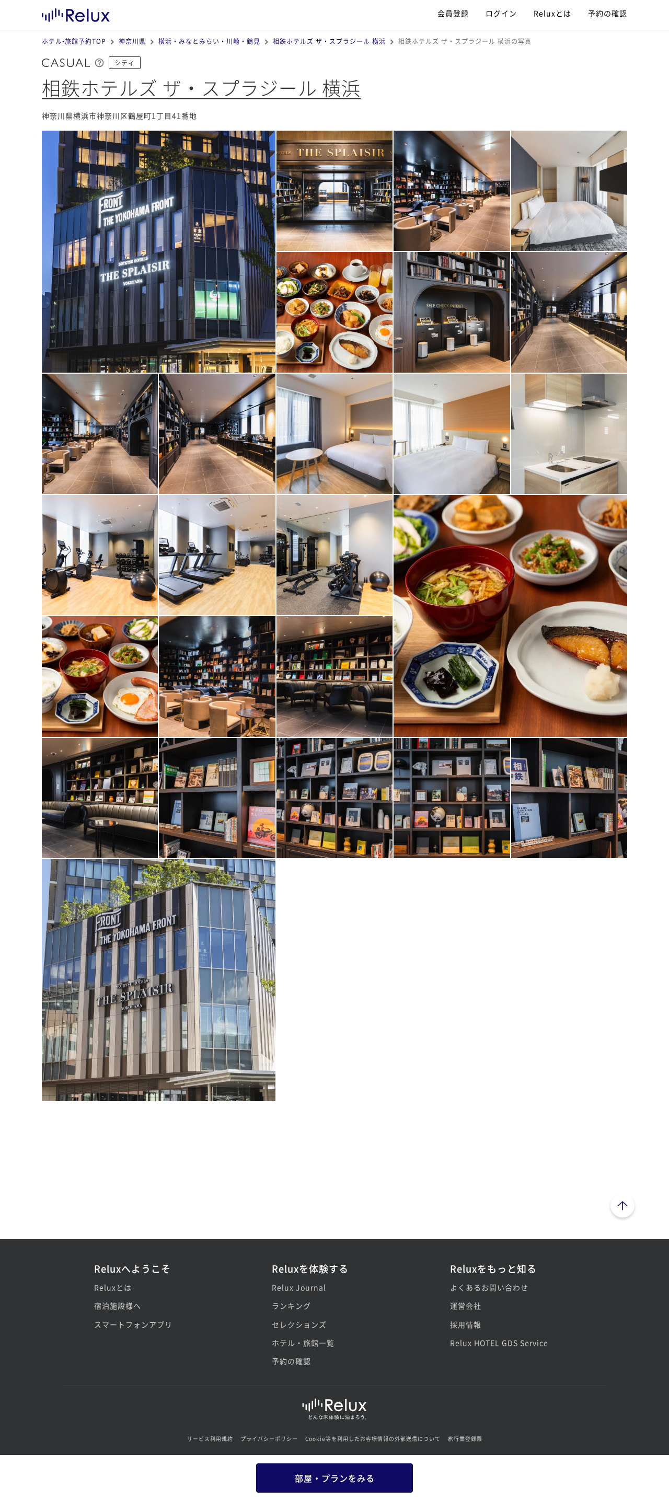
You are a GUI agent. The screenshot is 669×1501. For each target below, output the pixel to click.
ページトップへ (622, 1207)
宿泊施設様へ (117, 1305)
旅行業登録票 (465, 1438)
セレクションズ (299, 1324)
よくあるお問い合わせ (489, 1287)
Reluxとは (552, 13)
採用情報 (465, 1324)
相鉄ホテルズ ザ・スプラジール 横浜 (329, 41)
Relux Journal (299, 1287)
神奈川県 (132, 41)
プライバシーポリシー (269, 1438)
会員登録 (453, 13)
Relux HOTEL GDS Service (499, 1342)
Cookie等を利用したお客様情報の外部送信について (373, 1438)
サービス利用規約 (210, 1438)
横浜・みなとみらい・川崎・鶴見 (209, 41)
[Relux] (76, 13)
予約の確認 (607, 13)
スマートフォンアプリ (133, 1324)
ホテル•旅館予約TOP (74, 41)
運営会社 (465, 1305)
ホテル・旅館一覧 (303, 1342)
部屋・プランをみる (335, 1478)
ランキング (291, 1305)
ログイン (501, 13)
